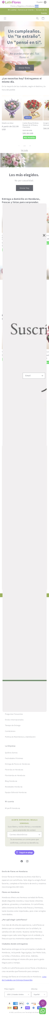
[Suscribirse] (42, 376)
